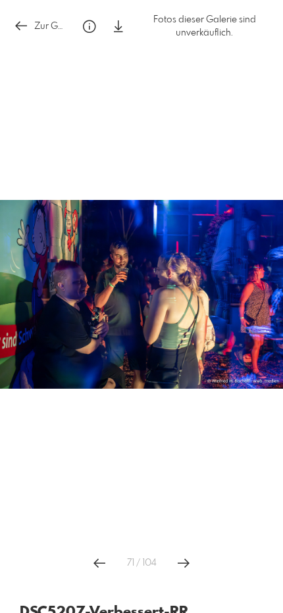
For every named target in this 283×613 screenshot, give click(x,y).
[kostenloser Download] (118, 27)
